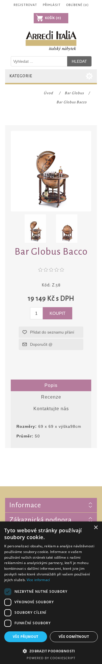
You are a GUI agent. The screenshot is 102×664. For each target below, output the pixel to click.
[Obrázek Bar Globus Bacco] (35, 228)
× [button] (96, 527)
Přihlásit (52, 5)
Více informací (38, 579)
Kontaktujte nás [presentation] (51, 408)
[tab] (51, 385)
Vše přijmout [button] (26, 636)
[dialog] (51, 592)
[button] (51, 650)
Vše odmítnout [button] (74, 636)
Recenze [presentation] (51, 397)
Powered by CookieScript (51, 658)
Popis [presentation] (51, 385)
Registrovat (25, 5)
